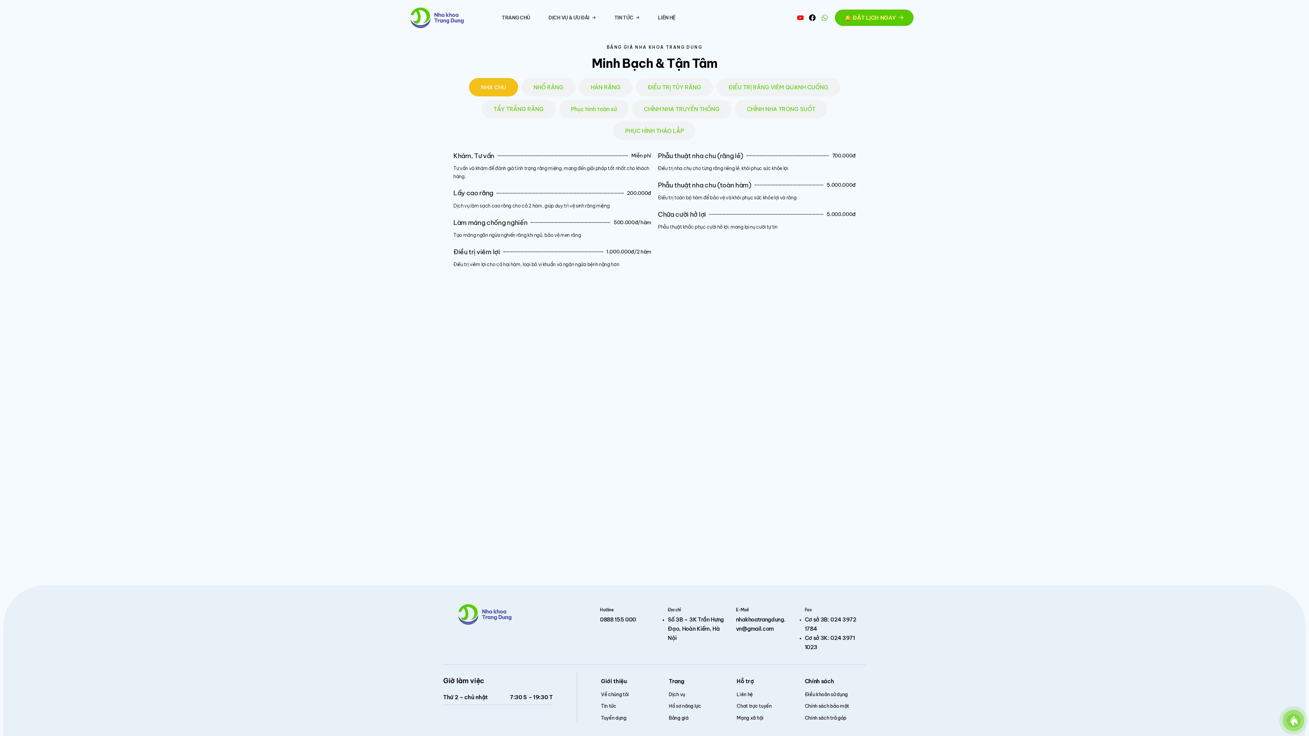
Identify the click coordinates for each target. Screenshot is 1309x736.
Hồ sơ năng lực (685, 706)
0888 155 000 (618, 619)
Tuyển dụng (614, 718)
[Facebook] (812, 17)
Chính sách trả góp (825, 718)
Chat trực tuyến (754, 706)
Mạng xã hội (750, 718)
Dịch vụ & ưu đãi (568, 18)
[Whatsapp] (824, 17)
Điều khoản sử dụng (826, 694)
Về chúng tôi (615, 694)
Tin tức (623, 18)
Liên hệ (667, 18)
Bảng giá (678, 718)
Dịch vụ (677, 694)
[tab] (493, 87)
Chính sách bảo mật (827, 706)
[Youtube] (800, 17)
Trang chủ (516, 18)
